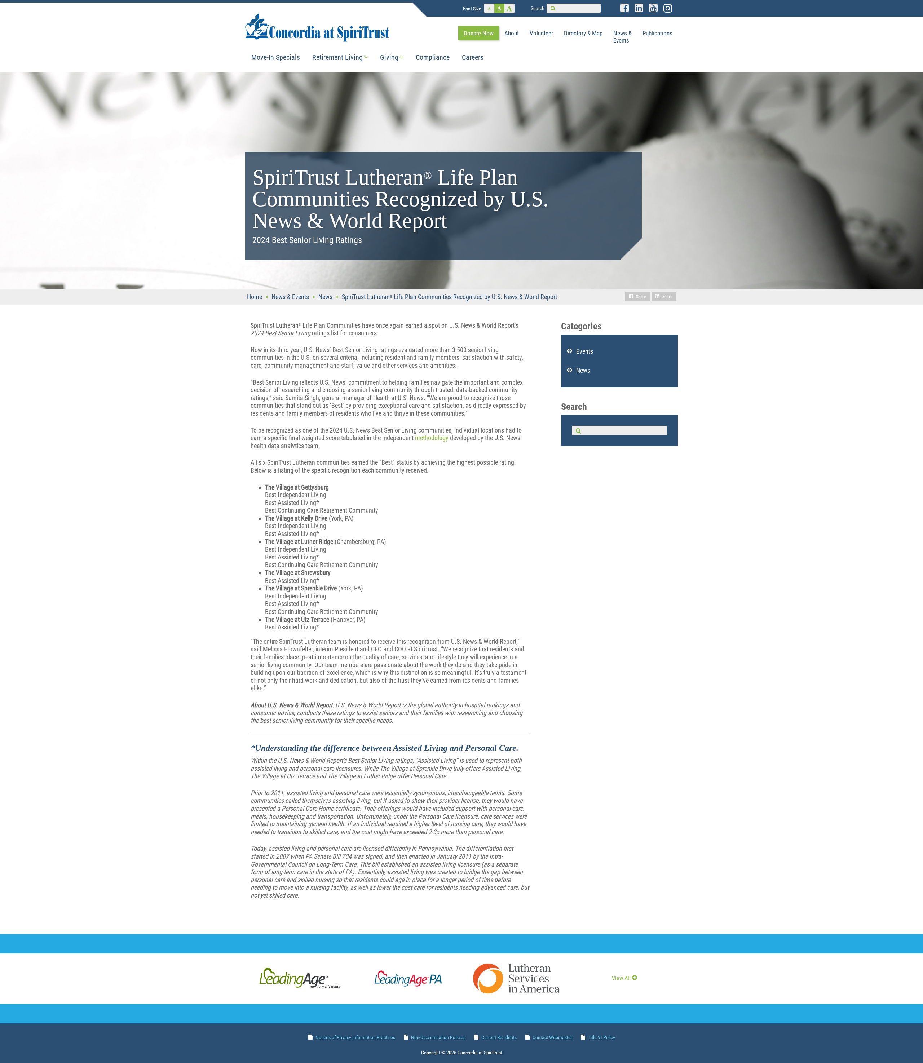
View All (621, 978)
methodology (432, 438)
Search (537, 8)
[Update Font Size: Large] (509, 8)
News (325, 297)
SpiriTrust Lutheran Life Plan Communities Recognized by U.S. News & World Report (449, 297)
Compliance (433, 57)
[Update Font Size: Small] (489, 8)
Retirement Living (337, 57)
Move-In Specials (275, 57)
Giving (389, 57)
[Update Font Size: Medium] (499, 8)
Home (254, 297)
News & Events (290, 297)
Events (584, 351)
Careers (472, 57)
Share (641, 296)
